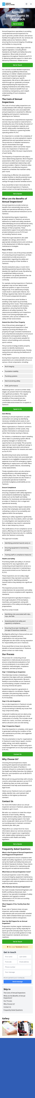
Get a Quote (17, 194)
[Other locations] (26, 4)
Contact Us (17, 754)
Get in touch (17, 24)
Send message (17, 982)
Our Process (8, 1001)
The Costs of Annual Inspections (14, 993)
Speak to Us (17, 409)
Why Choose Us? (9, 1004)
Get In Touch (17, 942)
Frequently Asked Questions (13, 1010)
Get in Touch (17, 65)
